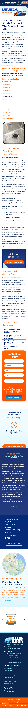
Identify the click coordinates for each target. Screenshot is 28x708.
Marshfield (7, 115)
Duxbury (4, 594)
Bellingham (10, 597)
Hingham (5, 592)
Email (7, 370)
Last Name (8, 365)
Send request (14, 397)
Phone (7, 375)
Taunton (6, 106)
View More (7, 600)
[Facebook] (4, 691)
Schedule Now (15, 262)
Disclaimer (9, 702)
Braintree (7, 90)
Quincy (6, 99)
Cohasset (11, 592)
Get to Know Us (15, 446)
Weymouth (7, 112)
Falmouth (7, 103)
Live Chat (22, 706)
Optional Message (10, 381)
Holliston (22, 594)
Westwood (5, 587)
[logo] (10, 2)
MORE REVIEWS (14, 543)
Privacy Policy (13, 390)
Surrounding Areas (9, 118)
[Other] (13, 691)
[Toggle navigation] (2, 3)
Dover (4, 597)
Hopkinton (12, 587)
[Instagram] (7, 691)
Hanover (6, 109)
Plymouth (7, 93)
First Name (8, 361)
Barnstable (7, 84)
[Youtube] (10, 691)
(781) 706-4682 (18, 71)
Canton (22, 592)
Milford (17, 587)
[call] (26, 2)
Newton (17, 592)
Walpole (15, 597)
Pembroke (7, 87)
